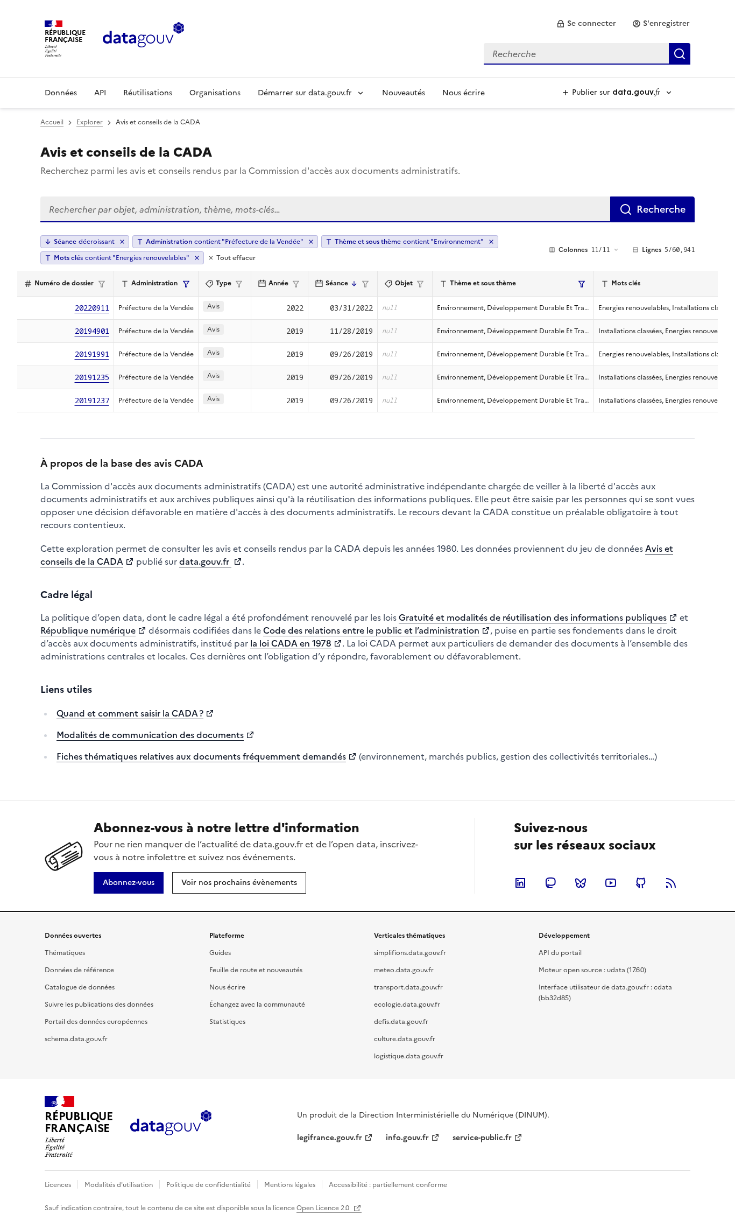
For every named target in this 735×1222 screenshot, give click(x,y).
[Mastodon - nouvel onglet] (550, 883)
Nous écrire (463, 93)
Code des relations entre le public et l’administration (371, 630)
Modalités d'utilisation (118, 1185)
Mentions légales (289, 1185)
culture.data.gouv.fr (404, 1039)
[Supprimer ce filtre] (311, 241)
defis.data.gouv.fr (401, 1022)
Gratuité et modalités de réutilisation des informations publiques (533, 617)
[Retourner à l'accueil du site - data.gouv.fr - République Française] (170, 1127)
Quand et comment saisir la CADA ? (129, 713)
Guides (220, 953)
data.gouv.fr (205, 561)
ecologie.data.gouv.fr (407, 1004)
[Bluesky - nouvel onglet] (580, 883)
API (100, 93)
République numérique (88, 630)
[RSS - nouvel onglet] (671, 883)
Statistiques (227, 1022)
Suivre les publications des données (99, 1004)
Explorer (89, 122)
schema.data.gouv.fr (76, 1039)
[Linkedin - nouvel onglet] (520, 883)
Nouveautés (403, 93)
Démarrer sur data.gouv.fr (305, 93)
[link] (586, 23)
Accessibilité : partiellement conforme (388, 1185)
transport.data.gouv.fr (408, 987)
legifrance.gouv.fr (329, 1137)
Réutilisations (147, 93)
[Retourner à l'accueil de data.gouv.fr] (143, 37)
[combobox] (587, 54)
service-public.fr (482, 1137)
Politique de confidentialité (208, 1185)
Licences (58, 1185)
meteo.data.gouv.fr (404, 970)
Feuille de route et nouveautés (255, 970)
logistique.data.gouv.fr (408, 1056)
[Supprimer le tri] (122, 241)
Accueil (51, 122)
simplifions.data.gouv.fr (410, 953)
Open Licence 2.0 (323, 1208)
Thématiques (65, 953)
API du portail (560, 953)
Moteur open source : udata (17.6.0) (592, 970)
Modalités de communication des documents (150, 734)
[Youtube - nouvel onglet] (610, 883)
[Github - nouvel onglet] (641, 883)
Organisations (215, 93)
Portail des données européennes (96, 1022)
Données (61, 93)
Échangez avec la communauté (257, 1004)
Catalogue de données (80, 987)
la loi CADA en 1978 (290, 643)
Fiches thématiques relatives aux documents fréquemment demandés (201, 756)
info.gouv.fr (407, 1137)
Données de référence (79, 970)
